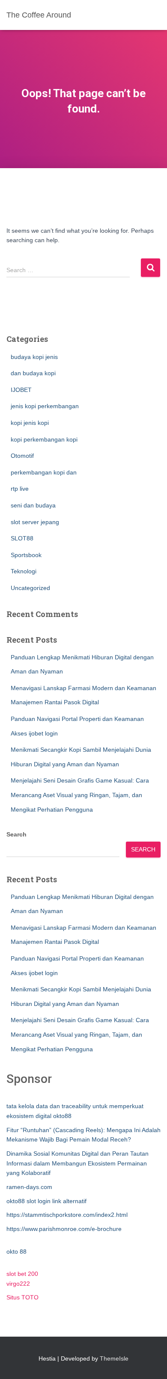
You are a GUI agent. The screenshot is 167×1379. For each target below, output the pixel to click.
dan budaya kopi (33, 373)
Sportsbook (26, 555)
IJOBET (21, 389)
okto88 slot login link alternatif (46, 1201)
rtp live (20, 488)
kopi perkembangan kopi (44, 439)
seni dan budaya (33, 505)
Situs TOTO (22, 1297)
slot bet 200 (22, 1273)
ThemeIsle (114, 1358)
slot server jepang (35, 522)
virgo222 (18, 1283)
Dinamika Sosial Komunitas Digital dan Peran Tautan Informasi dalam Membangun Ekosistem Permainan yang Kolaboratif (77, 1163)
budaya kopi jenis (34, 356)
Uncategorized (30, 587)
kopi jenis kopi (30, 422)
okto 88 (16, 1251)
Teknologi (23, 571)
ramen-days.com (29, 1186)
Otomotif (22, 455)
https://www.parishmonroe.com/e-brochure (64, 1228)
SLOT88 (22, 538)
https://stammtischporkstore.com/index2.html (67, 1214)
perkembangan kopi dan (44, 472)
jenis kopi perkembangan (45, 406)
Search (16, 834)
